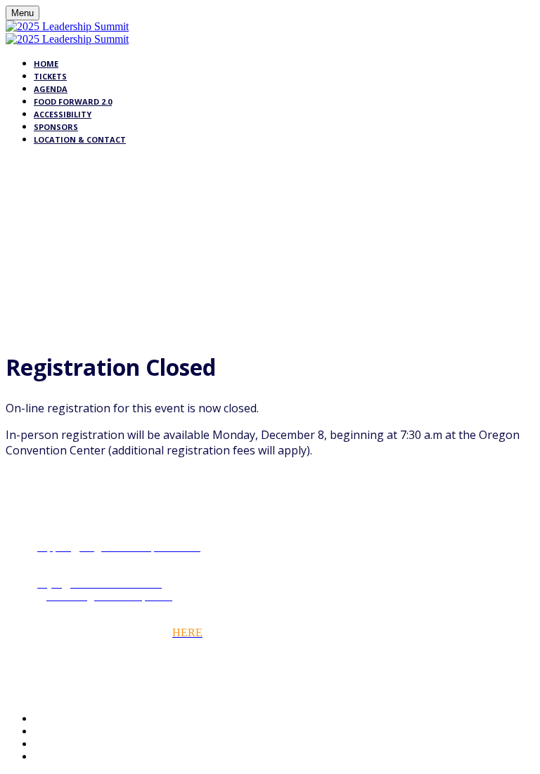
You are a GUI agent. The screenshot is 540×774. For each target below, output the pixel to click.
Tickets (50, 76)
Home (46, 63)
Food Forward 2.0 (73, 101)
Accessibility (62, 114)
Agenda (51, 89)
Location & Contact (80, 139)
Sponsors (56, 127)
